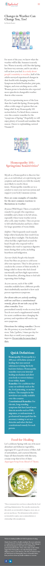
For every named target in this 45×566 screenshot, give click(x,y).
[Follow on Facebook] (6, 561)
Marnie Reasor (10, 23)
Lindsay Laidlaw (16, 539)
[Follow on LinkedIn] (10, 561)
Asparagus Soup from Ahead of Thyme (21, 461)
